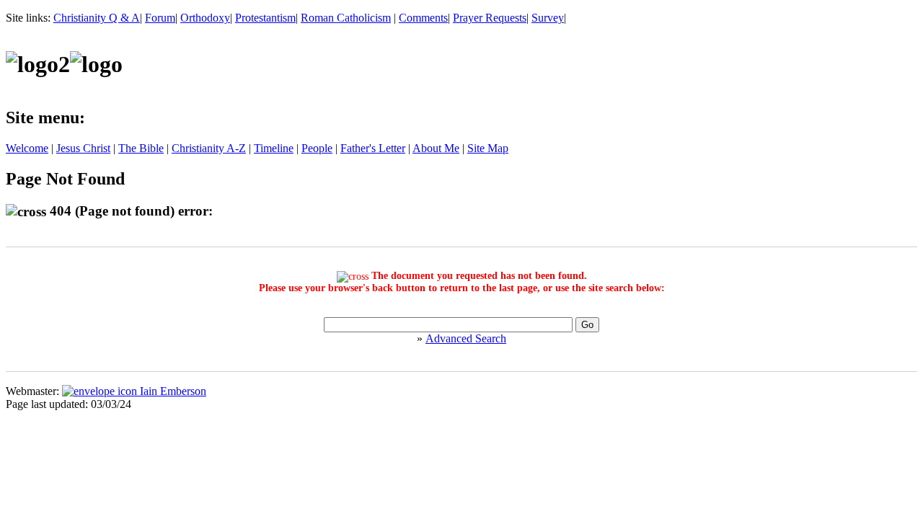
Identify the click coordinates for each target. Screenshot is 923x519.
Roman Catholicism (346, 18)
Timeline (273, 148)
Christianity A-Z (209, 148)
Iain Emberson (171, 391)
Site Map (487, 148)
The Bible (141, 148)
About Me (435, 148)
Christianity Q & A (96, 18)
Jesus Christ (83, 148)
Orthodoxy (205, 18)
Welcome (27, 148)
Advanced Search (465, 338)
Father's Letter (372, 148)
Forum (160, 18)
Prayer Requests (489, 18)
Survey (547, 18)
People (316, 148)
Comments (423, 18)
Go (587, 324)
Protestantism (265, 18)
